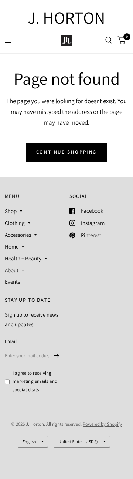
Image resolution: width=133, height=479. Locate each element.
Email (11, 341)
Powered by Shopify (102, 424)
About (11, 270)
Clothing (15, 222)
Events (12, 281)
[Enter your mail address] (56, 355)
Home (11, 246)
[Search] (109, 40)
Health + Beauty (23, 258)
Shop (11, 211)
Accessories (18, 234)
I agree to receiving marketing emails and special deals (35, 381)
